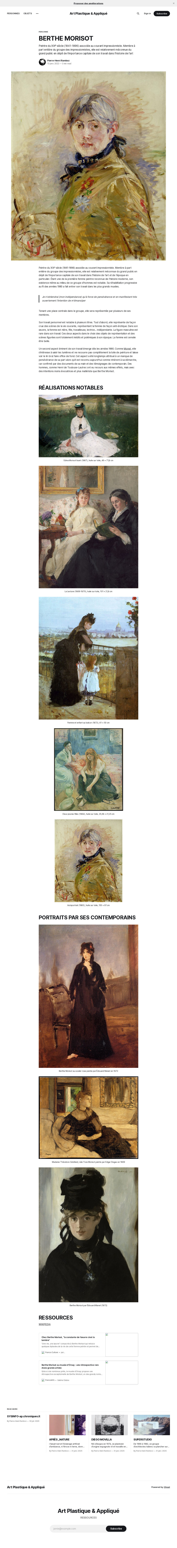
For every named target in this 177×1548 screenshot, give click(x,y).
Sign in (147, 13)
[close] (173, 3)
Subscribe (162, 13)
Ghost (167, 1487)
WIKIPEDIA (44, 1324)
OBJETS (28, 13)
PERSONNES (13, 13)
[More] (37, 13)
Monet (127, 348)
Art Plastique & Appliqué (88, 13)
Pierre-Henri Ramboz (58, 60)
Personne (43, 32)
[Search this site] (138, 13)
